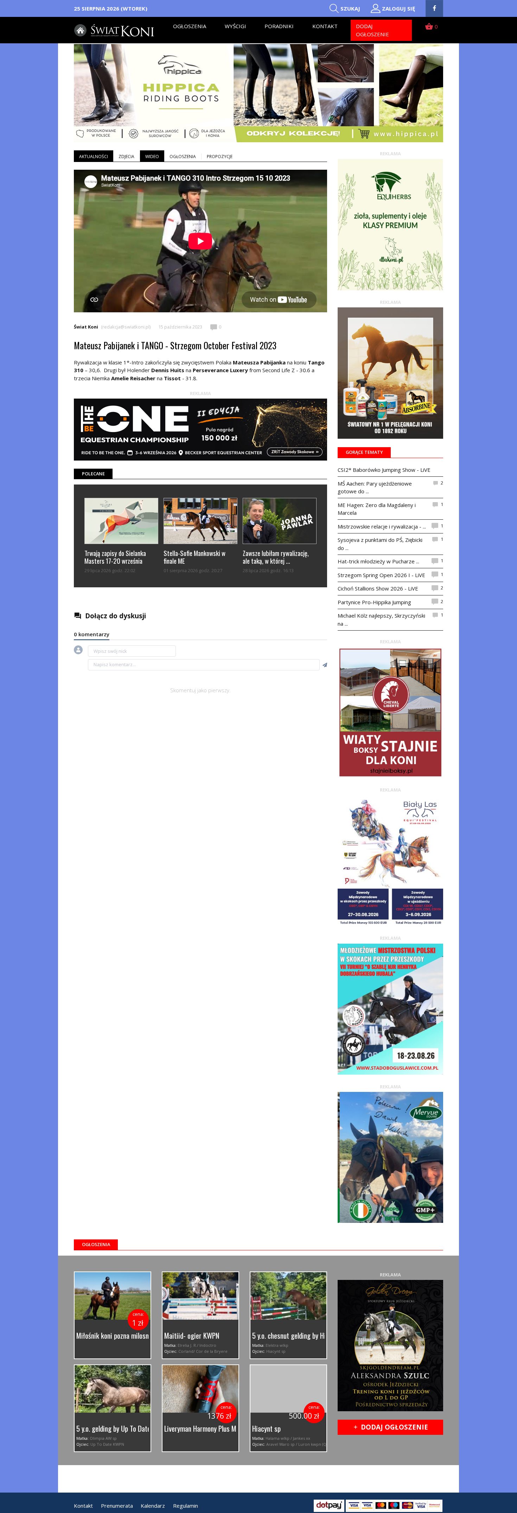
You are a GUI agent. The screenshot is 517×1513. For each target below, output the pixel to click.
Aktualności (93, 157)
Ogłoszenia (189, 26)
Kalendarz (153, 1505)
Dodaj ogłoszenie (372, 30)
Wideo (152, 157)
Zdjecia (126, 157)
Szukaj (350, 8)
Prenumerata (117, 1505)
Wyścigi (235, 26)
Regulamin (185, 1505)
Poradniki (279, 26)
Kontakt (325, 26)
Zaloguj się (398, 8)
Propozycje (219, 157)
